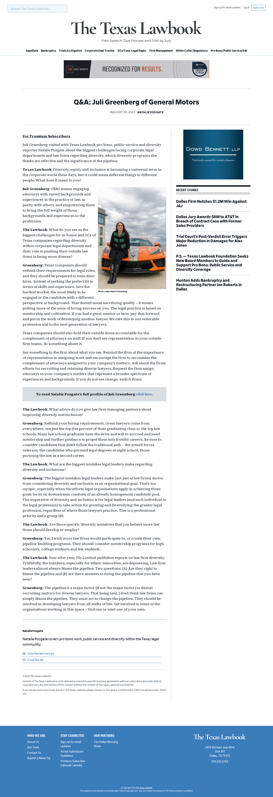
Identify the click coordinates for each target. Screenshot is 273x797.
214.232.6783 (219, 761)
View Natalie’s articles (40, 653)
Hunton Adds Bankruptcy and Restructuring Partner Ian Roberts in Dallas (209, 285)
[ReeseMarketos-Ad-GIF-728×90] (136, 78)
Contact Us (34, 753)
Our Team (33, 747)
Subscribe (258, 8)
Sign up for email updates (227, 7)
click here (144, 394)
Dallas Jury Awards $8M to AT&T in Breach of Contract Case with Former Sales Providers (209, 221)
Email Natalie (35, 660)
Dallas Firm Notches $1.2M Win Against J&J (211, 204)
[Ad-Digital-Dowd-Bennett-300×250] (213, 179)
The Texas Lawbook (136, 31)
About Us (33, 742)
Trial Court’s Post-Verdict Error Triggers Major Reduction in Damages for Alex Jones (211, 241)
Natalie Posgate (33, 631)
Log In (246, 7)
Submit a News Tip (38, 758)
